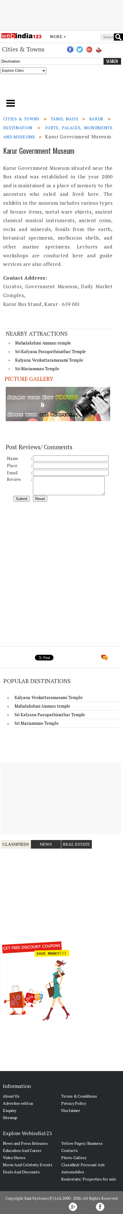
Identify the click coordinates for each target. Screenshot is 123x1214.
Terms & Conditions (79, 1096)
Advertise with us (18, 1103)
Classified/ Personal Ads (83, 1164)
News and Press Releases (25, 1143)
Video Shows (14, 1157)
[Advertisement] (61, 15)
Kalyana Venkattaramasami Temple (49, 360)
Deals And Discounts (21, 1172)
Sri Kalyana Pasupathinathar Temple (50, 351)
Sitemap (10, 1117)
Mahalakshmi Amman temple (43, 343)
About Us (11, 1096)
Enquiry (9, 1110)
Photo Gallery (73, 1157)
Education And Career (22, 1150)
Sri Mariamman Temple (37, 368)
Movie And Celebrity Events (27, 1164)
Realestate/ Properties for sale (88, 1179)
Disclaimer (70, 1110)
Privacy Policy (73, 1103)
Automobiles (72, 1172)
